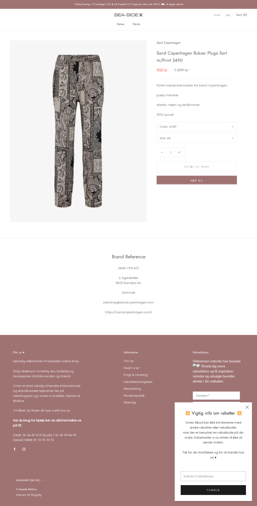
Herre (136, 24)
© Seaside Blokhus (26, 489)
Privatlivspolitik (134, 395)
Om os (129, 361)
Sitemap (130, 402)
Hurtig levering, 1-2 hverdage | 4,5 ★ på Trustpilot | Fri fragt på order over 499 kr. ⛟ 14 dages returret (128, 4)
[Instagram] (23, 449)
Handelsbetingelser (138, 382)
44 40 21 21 (34, 435)
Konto (217, 15)
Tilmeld (213, 490)
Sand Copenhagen (169, 43)
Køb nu (197, 180)
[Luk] (247, 407)
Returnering (132, 388)
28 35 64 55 (67, 435)
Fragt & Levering (136, 375)
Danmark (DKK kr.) (28, 480)
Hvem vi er (131, 368)
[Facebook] (14, 449)
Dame (120, 24)
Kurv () (242, 15)
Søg (228, 15)
